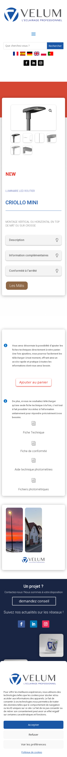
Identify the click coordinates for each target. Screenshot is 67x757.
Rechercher (55, 46)
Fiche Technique (33, 432)
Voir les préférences (33, 744)
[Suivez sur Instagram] (41, 63)
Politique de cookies (31, 752)
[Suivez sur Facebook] (26, 63)
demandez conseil (34, 601)
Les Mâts (16, 285)
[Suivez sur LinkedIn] (33, 63)
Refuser (33, 734)
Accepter (33, 724)
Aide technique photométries (34, 469)
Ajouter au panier (33, 382)
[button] (50, 110)
